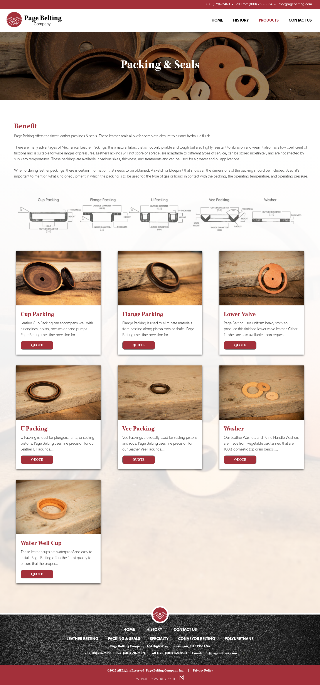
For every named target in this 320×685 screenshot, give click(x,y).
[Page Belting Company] (34, 19)
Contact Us (300, 20)
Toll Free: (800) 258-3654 (253, 4)
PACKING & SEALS (124, 638)
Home (217, 20)
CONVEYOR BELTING (197, 638)
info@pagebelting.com (295, 4)
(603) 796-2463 (218, 4)
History (241, 20)
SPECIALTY (159, 638)
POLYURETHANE (239, 638)
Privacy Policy (203, 670)
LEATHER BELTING (83, 638)
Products (269, 20)
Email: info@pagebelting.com (214, 653)
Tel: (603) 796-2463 (97, 653)
